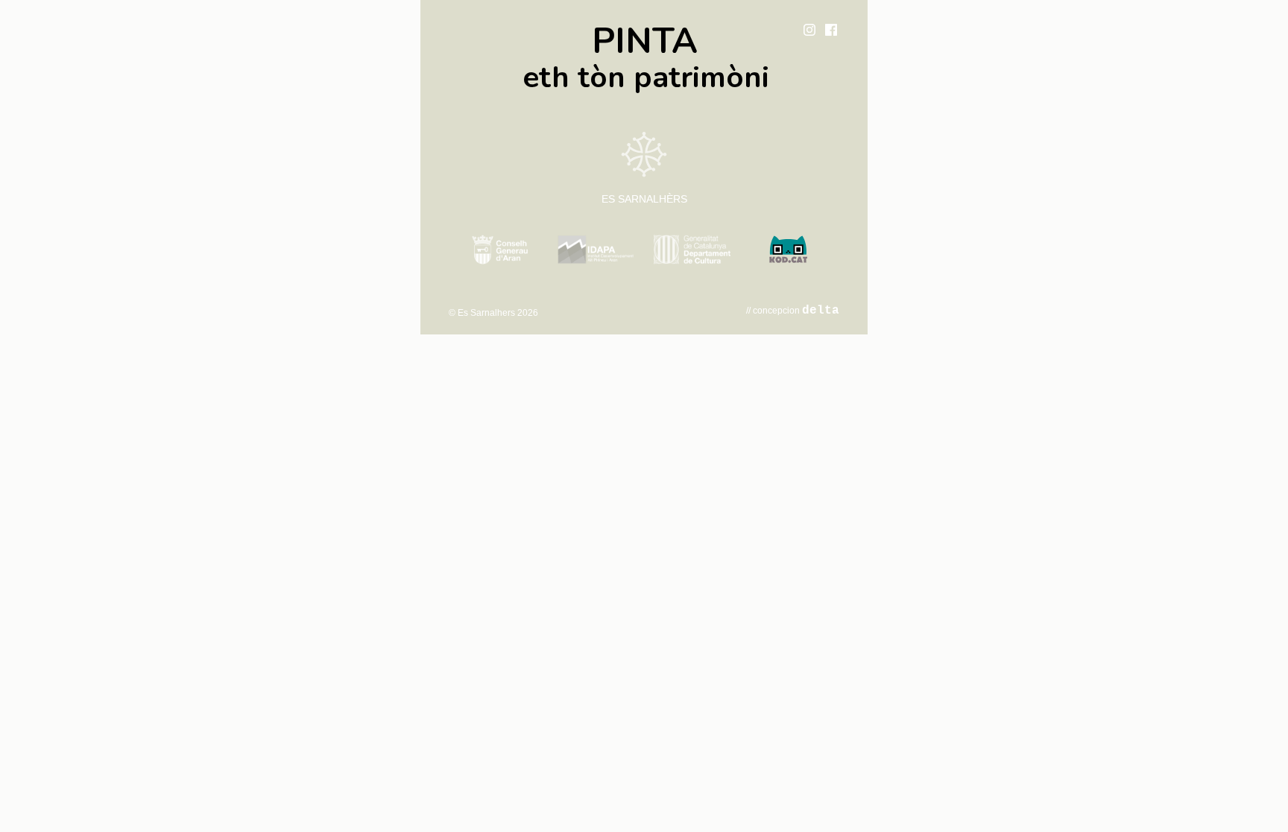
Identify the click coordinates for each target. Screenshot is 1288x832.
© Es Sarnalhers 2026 (493, 313)
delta (820, 310)
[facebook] (831, 30)
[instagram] (809, 30)
